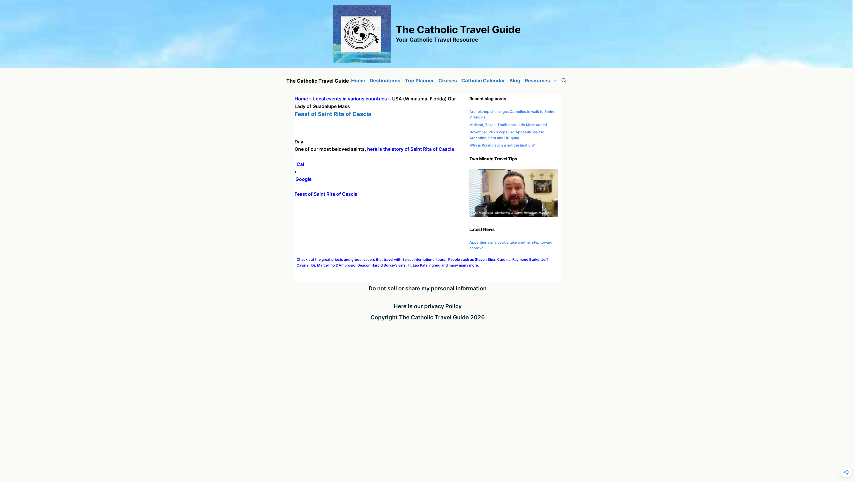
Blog (514, 81)
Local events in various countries (350, 99)
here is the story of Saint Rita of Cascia (410, 149)
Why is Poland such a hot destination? (502, 145)
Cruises (447, 81)
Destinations (385, 81)
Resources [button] (537, 81)
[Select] (513, 216)
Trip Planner (419, 81)
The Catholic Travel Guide (458, 29)
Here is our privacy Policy (428, 306)
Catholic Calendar (483, 81)
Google (303, 179)
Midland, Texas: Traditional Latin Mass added (508, 124)
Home (358, 81)
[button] (564, 81)
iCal (299, 164)
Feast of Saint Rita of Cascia (326, 194)
